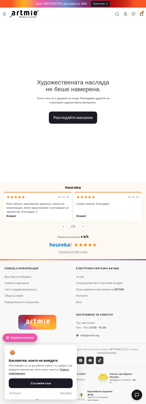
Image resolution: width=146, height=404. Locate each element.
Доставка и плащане (18, 276)
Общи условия (14, 295)
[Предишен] (63, 226)
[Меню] (4, 13)
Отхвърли (15, 393)
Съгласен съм (41, 383)
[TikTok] (99, 360)
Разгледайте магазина (73, 117)
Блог (79, 302)
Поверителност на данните (22, 302)
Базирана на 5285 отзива (73, 252)
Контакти (82, 295)
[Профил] (125, 14)
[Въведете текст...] (117, 14)
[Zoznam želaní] (133, 14)
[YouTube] (90, 360)
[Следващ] (82, 226)
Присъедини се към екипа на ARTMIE (100, 289)
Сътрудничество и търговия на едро (99, 283)
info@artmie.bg (89, 335)
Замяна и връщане (17, 283)
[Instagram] (80, 360)
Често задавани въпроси (21, 289)
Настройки (66, 393)
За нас (80, 276)
